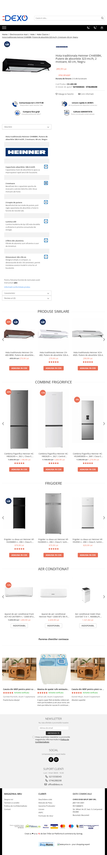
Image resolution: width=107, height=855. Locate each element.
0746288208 (55, 780)
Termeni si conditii (11, 802)
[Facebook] (50, 759)
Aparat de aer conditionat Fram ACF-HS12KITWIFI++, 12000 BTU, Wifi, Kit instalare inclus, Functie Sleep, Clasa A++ (19, 615)
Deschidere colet (45, 799)
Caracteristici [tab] (9, 293)
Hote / (33, 34)
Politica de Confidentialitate (15, 806)
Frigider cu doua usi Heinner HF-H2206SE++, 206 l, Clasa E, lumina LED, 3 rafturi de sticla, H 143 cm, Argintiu (53, 540)
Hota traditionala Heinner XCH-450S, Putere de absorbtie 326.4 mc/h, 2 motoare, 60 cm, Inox (88, 353)
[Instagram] (56, 759)
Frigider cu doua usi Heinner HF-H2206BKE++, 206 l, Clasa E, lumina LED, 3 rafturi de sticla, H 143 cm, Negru (19, 540)
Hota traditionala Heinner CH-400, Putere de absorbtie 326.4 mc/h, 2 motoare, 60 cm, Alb (53, 353)
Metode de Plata (45, 802)
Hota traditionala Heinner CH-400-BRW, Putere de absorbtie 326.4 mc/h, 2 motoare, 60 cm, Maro (19, 353)
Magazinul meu (13, 793)
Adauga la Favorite (66, 94)
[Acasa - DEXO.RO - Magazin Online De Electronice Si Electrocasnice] (16, 18)
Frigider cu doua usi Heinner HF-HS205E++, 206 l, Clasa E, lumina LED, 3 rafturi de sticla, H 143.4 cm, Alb (88, 540)
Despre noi (8, 799)
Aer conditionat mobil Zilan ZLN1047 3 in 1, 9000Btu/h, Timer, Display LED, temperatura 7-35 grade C (88, 615)
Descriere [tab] (8, 127)
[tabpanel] (26, 65)
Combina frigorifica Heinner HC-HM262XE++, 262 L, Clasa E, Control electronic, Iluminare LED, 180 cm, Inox (19, 455)
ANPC (40, 812)
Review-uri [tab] (9, 298)
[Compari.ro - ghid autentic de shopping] (26, 844)
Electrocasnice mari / (20, 34)
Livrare (41, 809)
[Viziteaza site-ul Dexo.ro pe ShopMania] (46, 844)
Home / (5, 34)
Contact (7, 809)
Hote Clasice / (43, 34)
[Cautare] (102, 18)
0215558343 (55, 776)
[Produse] (4, 28)
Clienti (42, 793)
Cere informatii (87, 94)
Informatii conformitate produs (17, 287)
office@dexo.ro (55, 784)
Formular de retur (45, 816)
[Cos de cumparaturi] (102, 28)
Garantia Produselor (46, 806)
